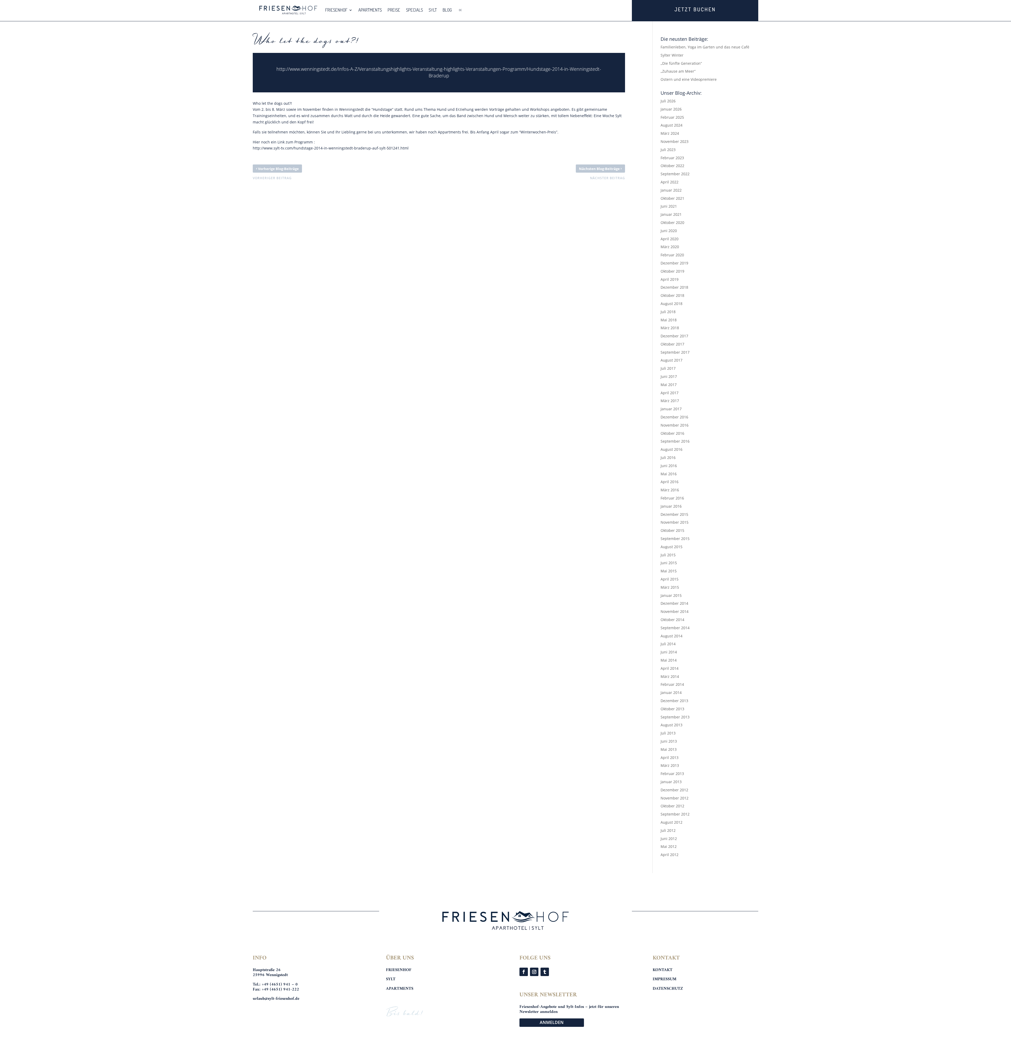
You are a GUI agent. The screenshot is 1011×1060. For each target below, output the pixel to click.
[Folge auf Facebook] (523, 972)
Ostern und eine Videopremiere (689, 79)
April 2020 (669, 238)
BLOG (447, 10)
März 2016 (670, 489)
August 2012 (671, 822)
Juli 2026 (668, 100)
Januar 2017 (671, 408)
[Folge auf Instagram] (534, 972)
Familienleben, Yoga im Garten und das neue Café (705, 46)
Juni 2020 (669, 230)
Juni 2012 (669, 838)
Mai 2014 (669, 660)
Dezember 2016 (674, 416)
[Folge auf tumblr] (545, 972)
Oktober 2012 (672, 805)
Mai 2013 (669, 749)
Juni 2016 (669, 465)
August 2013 (671, 724)
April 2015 (669, 579)
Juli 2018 (668, 311)
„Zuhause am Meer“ (678, 71)
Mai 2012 (669, 846)
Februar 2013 (672, 773)
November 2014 (674, 611)
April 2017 (669, 392)
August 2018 (671, 303)
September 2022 (675, 173)
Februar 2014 (672, 684)
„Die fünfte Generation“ (681, 63)
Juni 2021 (669, 206)
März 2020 (670, 246)
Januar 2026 (671, 109)
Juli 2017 (668, 368)
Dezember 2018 (674, 287)
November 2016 (674, 425)
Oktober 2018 (672, 295)
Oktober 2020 (672, 222)
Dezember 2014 (674, 603)
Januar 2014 (671, 692)
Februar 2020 (672, 254)
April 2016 (669, 481)
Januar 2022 (671, 190)
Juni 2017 (669, 376)
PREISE (394, 10)
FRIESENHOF (336, 10)
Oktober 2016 (672, 433)
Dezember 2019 (674, 263)
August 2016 (671, 449)
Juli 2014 (668, 643)
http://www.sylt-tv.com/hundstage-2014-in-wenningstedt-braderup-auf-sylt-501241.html (331, 148)
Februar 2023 (672, 157)
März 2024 (670, 133)
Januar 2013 (671, 781)
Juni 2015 (669, 562)
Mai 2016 (669, 473)
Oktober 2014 (672, 619)
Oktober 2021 (672, 198)
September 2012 (675, 814)
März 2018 (670, 327)
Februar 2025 (672, 117)
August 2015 (671, 546)
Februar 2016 (672, 498)
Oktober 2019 (672, 271)
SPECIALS (414, 10)
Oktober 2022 (672, 165)
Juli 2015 (668, 554)
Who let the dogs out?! (272, 103)
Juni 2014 (669, 651)
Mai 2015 (669, 570)
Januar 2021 (671, 214)
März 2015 (670, 587)
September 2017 (675, 352)
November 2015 (674, 522)
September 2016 (675, 441)
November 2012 (674, 798)
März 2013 (670, 765)
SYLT (433, 10)
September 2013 (675, 716)
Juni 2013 (669, 741)
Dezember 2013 (674, 700)
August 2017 (671, 360)
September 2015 (675, 538)
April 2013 (669, 757)
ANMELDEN (552, 1022)
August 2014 (671, 635)
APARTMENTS (370, 10)
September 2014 (675, 627)
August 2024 (671, 125)
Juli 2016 (668, 457)
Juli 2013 (668, 733)
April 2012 (669, 854)
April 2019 (669, 279)
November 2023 (674, 141)
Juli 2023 (668, 149)
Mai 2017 (669, 384)
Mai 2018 (669, 319)
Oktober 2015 (672, 530)
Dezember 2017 (674, 335)
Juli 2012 (668, 830)
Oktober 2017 (672, 344)
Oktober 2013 (672, 708)
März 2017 (670, 400)
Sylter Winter (672, 55)
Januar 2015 (671, 595)
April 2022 (669, 181)
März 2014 (670, 676)
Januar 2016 (671, 506)
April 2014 (669, 668)
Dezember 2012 (674, 789)
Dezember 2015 (674, 514)
